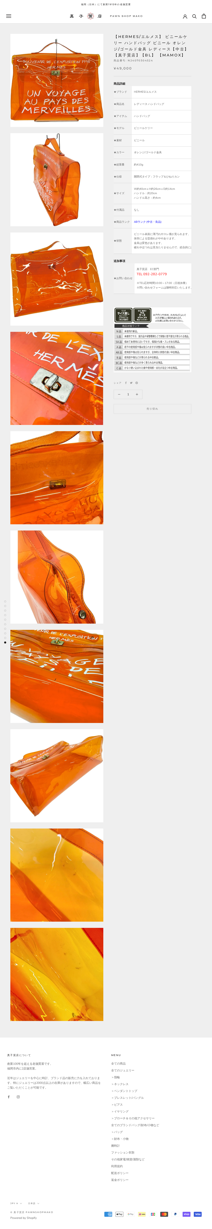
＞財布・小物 (120, 1139)
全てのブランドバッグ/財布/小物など (135, 1125)
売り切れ (153, 408)
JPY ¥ (14, 1203)
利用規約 (117, 1166)
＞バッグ (117, 1132)
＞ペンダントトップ (124, 1091)
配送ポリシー (120, 1173)
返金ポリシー (120, 1180)
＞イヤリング (120, 1111)
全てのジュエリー (122, 1070)
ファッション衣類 (122, 1153)
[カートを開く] (204, 16)
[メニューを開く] (8, 16)
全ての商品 (118, 1064)
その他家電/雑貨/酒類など (128, 1159)
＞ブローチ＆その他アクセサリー (133, 1118)
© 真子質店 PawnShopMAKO (31, 1212)
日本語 (32, 1203)
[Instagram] (18, 1096)
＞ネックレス (120, 1084)
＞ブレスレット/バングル (127, 1098)
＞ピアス (117, 1105)
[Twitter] (131, 383)
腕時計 (115, 1146)
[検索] (194, 16)
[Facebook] (126, 383)
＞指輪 (115, 1077)
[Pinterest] (136, 383)
